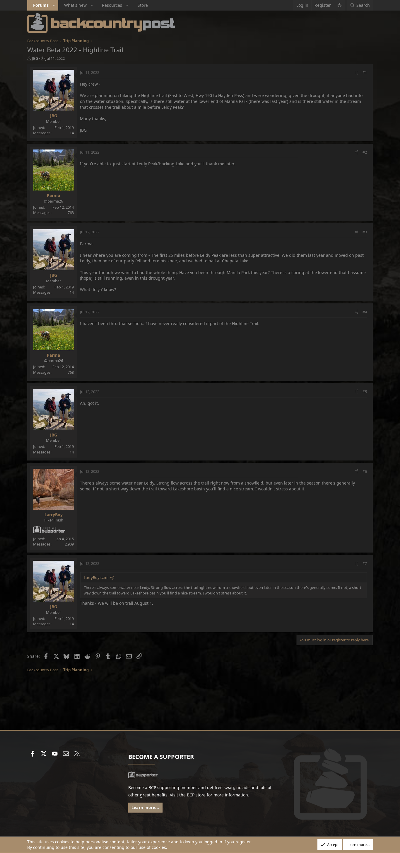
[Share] (356, 72)
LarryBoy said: (96, 577)
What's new (75, 5)
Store (143, 5)
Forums (41, 5)
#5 (365, 391)
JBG (35, 58)
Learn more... (145, 807)
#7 (365, 563)
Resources (112, 5)
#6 (365, 471)
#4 (365, 312)
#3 (365, 232)
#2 (365, 152)
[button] (53, 5)
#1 (365, 72)
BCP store (196, 795)
